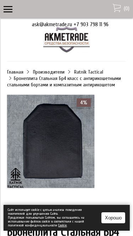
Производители (49, 72)
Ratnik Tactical (88, 72)
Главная (15, 72)
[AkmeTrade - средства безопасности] (66, 51)
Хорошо (113, 217)
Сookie (62, 225)
